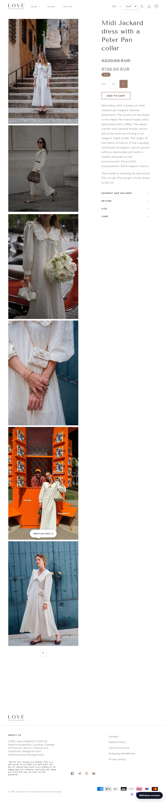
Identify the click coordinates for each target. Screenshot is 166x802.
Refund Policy (117, 742)
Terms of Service (119, 747)
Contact (114, 736)
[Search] (142, 6)
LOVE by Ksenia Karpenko (29, 792)
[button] (35, 6)
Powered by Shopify (52, 792)
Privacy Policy (117, 759)
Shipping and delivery (122, 753)
